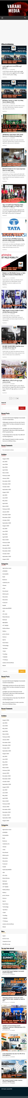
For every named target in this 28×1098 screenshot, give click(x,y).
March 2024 (6, 539)
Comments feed (7, 941)
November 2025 (7, 484)
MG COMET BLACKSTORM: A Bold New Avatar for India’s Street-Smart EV (13, 347)
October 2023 (6, 553)
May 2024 (5, 534)
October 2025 (6, 486)
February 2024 (6, 542)
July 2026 (5, 461)
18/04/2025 (13, 242)
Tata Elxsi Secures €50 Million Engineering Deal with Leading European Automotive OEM (13, 239)
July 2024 (5, 528)
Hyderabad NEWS (11, 199)
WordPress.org (6, 944)
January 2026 (6, 478)
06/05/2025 (13, 208)
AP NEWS (4, 375)
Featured (19, 163)
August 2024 (6, 525)
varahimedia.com (6, 69)
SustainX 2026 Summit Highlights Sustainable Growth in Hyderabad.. (14, 418)
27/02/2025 (13, 349)
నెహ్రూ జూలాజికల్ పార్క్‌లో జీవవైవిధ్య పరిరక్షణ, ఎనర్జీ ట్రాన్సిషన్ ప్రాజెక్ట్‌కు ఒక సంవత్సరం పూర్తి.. (13, 205)
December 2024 (7, 514)
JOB (4, 611)
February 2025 (6, 509)
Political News (6, 628)
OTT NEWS (5, 625)
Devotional (14, 375)
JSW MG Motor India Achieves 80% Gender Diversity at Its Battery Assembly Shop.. (13, 135)
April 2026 (5, 470)
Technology (5, 62)
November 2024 (7, 517)
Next (17, 398)
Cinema (4, 585)
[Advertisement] (14, 30)
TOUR (4, 651)
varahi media (14, 8)
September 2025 (7, 489)
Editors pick (15, 61)
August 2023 (6, 559)
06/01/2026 (13, 69)
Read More (5, 77)
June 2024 (5, 531)
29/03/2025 (13, 313)
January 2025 (6, 511)
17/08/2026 (13, 1030)
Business (9, 61)
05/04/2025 (13, 278)
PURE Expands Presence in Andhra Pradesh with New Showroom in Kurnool (13, 311)
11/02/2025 (13, 383)
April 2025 (5, 503)
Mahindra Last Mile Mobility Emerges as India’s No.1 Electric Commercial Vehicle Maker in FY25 (14, 274)
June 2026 (5, 464)
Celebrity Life (6, 582)
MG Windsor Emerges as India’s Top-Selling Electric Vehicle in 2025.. (13, 101)
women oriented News (8, 662)
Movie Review (6, 616)
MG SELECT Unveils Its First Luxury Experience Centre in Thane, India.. (14, 169)
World (4, 665)
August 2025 (6, 492)
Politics (4, 631)
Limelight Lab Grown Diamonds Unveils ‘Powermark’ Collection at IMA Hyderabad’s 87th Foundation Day (13, 430)
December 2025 (7, 481)
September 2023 (7, 556)
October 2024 (6, 520)
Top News (10, 62)
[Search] (25, 17)
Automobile (5, 61)
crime (4, 588)
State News (5, 235)
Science (4, 637)
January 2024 (6, 545)
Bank (4, 576)
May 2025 (5, 500)
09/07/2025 (13, 172)
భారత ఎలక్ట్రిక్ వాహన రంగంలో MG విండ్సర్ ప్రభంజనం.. (12, 67)
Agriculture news (7, 568)
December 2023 (7, 548)
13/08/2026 (13, 1056)
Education (5, 596)
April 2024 (5, 537)
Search (3, 403)
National (19, 61)
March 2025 (6, 506)
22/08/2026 (13, 974)
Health (4, 605)
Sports (4, 639)
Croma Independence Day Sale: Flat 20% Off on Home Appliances (14, 435)
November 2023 (7, 551)
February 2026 (6, 475)
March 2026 (6, 472)
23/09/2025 (13, 138)
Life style (17, 199)
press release (6, 634)
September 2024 (7, 523)
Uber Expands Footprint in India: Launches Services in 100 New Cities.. (13, 440)
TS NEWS (8, 201)
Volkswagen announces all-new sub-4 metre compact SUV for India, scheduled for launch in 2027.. (14, 424)
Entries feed (6, 938)
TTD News (14, 376)
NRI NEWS (5, 622)
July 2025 (5, 495)
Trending (14, 62)
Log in (4, 935)
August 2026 (6, 458)
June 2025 (5, 497)
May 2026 (5, 467)
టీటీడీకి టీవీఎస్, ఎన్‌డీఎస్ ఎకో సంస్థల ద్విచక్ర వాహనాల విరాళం (12, 381)
